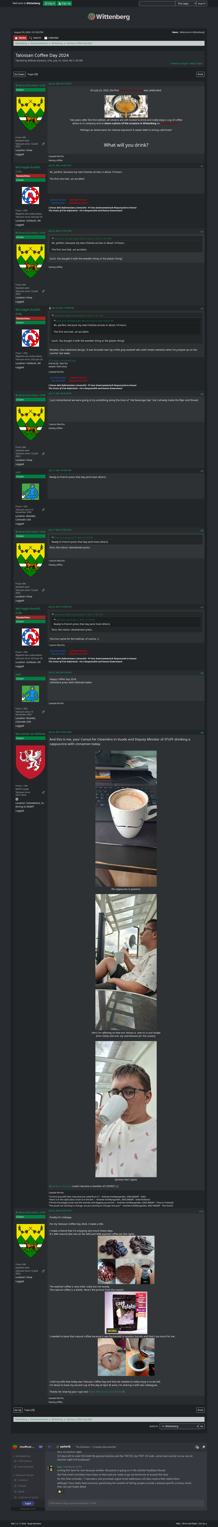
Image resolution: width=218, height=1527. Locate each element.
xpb (18, 472)
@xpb (92, 1391)
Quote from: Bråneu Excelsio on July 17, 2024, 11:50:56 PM (78, 614)
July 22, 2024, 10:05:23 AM (60, 732)
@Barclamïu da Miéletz (109, 1391)
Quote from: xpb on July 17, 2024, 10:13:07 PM (73, 537)
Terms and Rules (189, 1523)
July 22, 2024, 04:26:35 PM (60, 1210)
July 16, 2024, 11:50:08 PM (62, 308)
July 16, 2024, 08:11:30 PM (60, 83)
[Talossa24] (16, 798)
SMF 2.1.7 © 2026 (18, 1524)
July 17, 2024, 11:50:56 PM (60, 530)
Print (200, 74)
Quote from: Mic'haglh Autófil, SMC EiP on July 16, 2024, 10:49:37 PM (82, 238)
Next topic (196, 63)
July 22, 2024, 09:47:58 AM (60, 672)
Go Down (19, 74)
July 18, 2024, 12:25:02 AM (60, 607)
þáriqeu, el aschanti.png (63, 360)
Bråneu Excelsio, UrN (30, 85)
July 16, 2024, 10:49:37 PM (60, 165)
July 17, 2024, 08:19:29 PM (60, 393)
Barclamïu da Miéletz (30, 734)
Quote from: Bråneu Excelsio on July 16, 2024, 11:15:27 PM (78, 315)
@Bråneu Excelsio (61, 1186)
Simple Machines (34, 1524)
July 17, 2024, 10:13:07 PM (60, 470)
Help (178, 1523)
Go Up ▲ (203, 1523)
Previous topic (179, 63)
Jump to (154, 1426)
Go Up (17, 1410)
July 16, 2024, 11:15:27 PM (60, 231)
